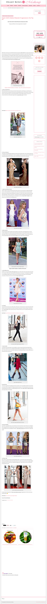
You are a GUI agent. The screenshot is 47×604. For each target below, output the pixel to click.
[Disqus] (17, 559)
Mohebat (10, 527)
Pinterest (39, 61)
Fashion (15, 5)
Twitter (36, 58)
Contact (38, 5)
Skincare (30, 5)
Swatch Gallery (25, 5)
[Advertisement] (17, 12)
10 (12, 500)
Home (8, 5)
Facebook (39, 58)
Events (34, 5)
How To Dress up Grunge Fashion (11, 495)
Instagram (42, 58)
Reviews (19, 5)
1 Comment (15, 527)
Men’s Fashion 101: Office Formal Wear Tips (13, 110)
